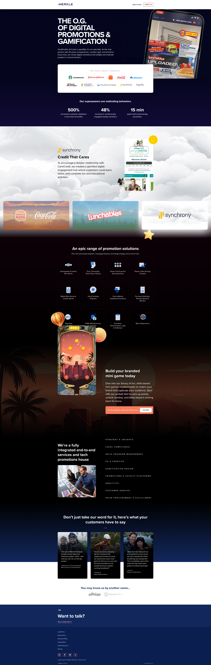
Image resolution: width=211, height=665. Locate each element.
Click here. (82, 660)
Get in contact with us (65, 622)
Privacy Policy (62, 635)
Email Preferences (63, 646)
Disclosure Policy (63, 639)
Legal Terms (61, 632)
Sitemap (60, 649)
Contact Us (148, 4)
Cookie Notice (62, 642)
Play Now (146, 410)
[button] (209, 182)
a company (62, 663)
